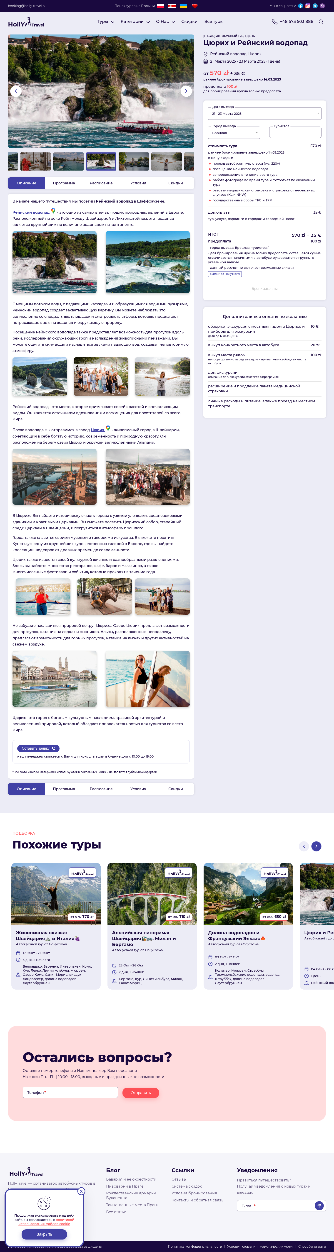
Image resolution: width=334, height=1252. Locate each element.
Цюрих (98, 430)
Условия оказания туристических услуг (260, 1247)
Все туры (214, 21)
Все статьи (116, 1212)
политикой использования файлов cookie (46, 1222)
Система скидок (187, 1186)
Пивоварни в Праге (125, 1186)
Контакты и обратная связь (197, 1200)
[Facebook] (300, 6)
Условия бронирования (194, 1193)
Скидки (189, 21)
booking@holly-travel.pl (26, 6)
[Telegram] (315, 6)
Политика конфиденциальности (195, 1247)
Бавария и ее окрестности (131, 1179)
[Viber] (322, 6)
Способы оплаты (312, 1247)
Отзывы (179, 1179)
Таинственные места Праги (132, 1205)
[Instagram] (308, 6)
